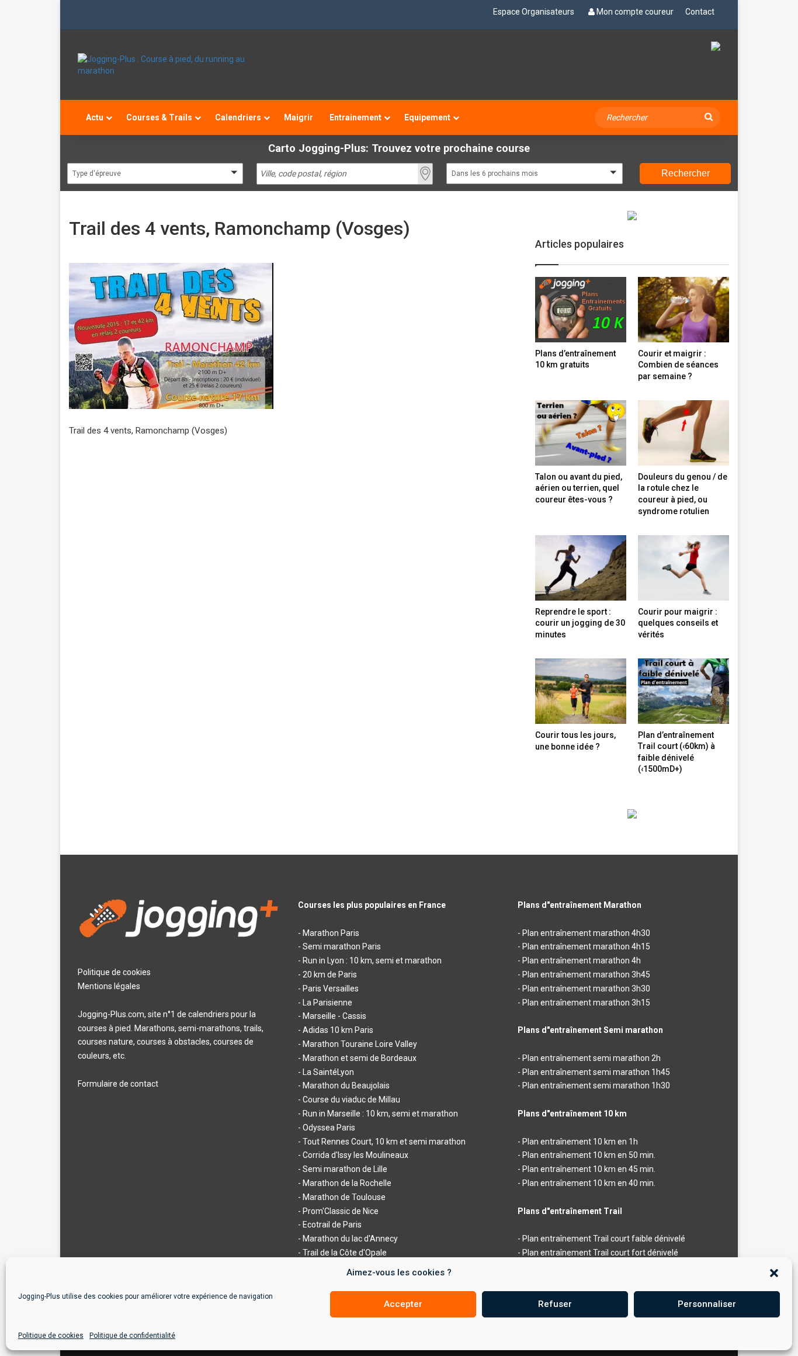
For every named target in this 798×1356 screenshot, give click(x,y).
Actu (94, 117)
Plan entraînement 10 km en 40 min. (588, 1183)
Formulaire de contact (118, 1083)
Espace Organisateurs (533, 11)
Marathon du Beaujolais (346, 1085)
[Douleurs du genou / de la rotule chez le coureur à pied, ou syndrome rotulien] (683, 432)
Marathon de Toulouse (344, 1197)
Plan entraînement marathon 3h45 (586, 974)
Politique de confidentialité (132, 1335)
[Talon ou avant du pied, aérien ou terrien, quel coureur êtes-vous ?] (580, 432)
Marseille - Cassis (334, 1016)
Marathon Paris (331, 933)
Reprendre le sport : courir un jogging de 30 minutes (580, 623)
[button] (774, 1273)
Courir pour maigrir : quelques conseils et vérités (678, 623)
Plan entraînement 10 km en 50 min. (588, 1155)
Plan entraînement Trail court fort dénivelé (600, 1252)
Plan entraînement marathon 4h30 (586, 933)
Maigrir (298, 117)
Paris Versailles (331, 988)
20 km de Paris (330, 974)
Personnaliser (707, 1304)
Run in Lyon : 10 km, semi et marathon (372, 960)
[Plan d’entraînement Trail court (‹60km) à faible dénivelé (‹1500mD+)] (683, 690)
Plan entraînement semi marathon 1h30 (596, 1085)
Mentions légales (109, 986)
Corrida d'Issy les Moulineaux (355, 1155)
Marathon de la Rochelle (347, 1183)
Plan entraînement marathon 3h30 (586, 988)
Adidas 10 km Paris (338, 1030)
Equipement (427, 117)
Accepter (403, 1304)
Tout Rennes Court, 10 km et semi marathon (384, 1141)
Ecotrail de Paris (332, 1224)
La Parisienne (327, 1002)
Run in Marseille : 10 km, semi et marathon (380, 1113)
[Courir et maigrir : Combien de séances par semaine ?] (683, 309)
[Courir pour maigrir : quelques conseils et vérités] (683, 567)
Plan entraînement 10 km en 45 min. (588, 1169)
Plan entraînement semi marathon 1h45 (596, 1072)
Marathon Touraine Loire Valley (360, 1044)
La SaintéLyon (328, 1072)
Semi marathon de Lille (345, 1169)
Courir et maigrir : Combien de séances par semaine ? (678, 365)
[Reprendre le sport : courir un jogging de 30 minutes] (580, 567)
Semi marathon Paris (342, 946)
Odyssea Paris (329, 1127)
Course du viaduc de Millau (351, 1099)
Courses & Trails (159, 117)
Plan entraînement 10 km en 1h (580, 1141)
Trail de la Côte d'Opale (345, 1252)
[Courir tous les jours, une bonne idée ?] (580, 691)
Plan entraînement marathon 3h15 (586, 1002)
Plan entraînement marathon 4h (581, 960)
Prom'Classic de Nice (341, 1211)
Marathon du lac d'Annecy (350, 1238)
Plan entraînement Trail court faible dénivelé (603, 1238)
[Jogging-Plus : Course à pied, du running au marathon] (179, 65)
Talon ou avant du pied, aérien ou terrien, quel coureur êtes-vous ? (578, 488)
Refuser (555, 1304)
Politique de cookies (51, 1335)
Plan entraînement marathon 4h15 (586, 946)
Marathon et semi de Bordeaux (360, 1058)
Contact (699, 11)
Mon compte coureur (635, 11)
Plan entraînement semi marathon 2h (591, 1058)
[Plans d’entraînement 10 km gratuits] (580, 309)
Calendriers (238, 117)
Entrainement (355, 117)
